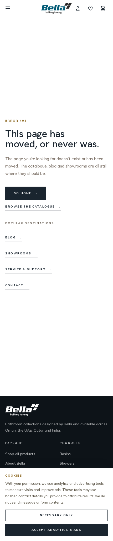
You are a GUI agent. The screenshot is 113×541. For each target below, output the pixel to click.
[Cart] (103, 8)
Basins (65, 453)
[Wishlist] (90, 8)
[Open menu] (8, 8)
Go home (26, 193)
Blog (13, 237)
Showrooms (21, 253)
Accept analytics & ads (56, 530)
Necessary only (56, 515)
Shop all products (20, 453)
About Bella (15, 463)
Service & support (28, 269)
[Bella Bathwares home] (56, 8)
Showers (67, 463)
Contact (17, 285)
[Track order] (78, 8)
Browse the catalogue (33, 206)
